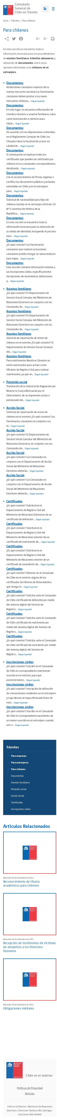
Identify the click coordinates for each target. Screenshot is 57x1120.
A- (45, 39)
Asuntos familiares (18, 289)
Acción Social (15, 408)
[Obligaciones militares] (29, 979)
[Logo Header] (8, 10)
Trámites (15, 21)
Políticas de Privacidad (30, 1088)
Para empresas (18, 756)
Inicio (5, 21)
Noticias (29, 1094)
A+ (38, 39)
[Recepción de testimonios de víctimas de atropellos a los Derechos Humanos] (29, 914)
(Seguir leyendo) (38, 101)
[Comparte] (6, 38)
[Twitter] (13, 38)
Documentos (14, 83)
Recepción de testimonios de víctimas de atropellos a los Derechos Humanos (29, 947)
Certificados (14, 501)
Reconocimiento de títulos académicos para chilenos (21, 883)
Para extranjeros (19, 763)
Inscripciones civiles (19, 662)
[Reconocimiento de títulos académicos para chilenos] (29, 853)
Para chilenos (28, 21)
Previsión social (16, 382)
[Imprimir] (52, 38)
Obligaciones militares (18, 1008)
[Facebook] (21, 38)
